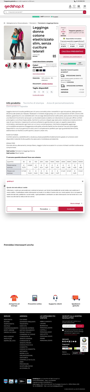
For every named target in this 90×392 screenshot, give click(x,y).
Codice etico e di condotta (26, 346)
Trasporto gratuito (24, 325)
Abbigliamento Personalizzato (17, 23)
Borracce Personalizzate (46, 327)
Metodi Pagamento (27, 330)
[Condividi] (57, 26)
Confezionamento (11, 328)
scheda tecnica (47, 84)
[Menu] (87, 338)
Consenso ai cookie (27, 334)
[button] (39, 74)
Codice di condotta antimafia (27, 350)
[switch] (84, 350)
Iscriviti (79, 326)
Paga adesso (9, 336)
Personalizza (44, 209)
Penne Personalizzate (46, 339)
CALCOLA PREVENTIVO (72, 51)
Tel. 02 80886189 (38, 386)
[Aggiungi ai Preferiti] (57, 29)
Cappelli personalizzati (46, 331)
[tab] (13, 103)
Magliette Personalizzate (46, 335)
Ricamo (7, 321)
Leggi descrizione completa (43, 61)
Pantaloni (33, 23)
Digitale (7, 326)
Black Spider (19, 153)
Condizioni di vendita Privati (25, 342)
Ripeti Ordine (9, 330)
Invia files (8, 338)
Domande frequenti (28, 321)
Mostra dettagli (75, 203)
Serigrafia (8, 319)
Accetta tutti (70, 209)
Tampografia (9, 324)
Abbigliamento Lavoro (46, 322)
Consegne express (27, 328)
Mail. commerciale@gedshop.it (53, 386)
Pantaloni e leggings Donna (48, 23)
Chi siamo (23, 319)
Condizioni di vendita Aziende (26, 337)
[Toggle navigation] (85, 6)
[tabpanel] (45, 142)
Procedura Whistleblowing (26, 365)
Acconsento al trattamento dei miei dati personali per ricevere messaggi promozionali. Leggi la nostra (73, 332)
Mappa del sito (9, 341)
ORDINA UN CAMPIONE (71, 57)
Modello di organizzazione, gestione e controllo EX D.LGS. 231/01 (27, 358)
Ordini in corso (10, 332)
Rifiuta (19, 209)
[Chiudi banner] (82, 181)
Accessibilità (25, 368)
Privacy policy (25, 332)
